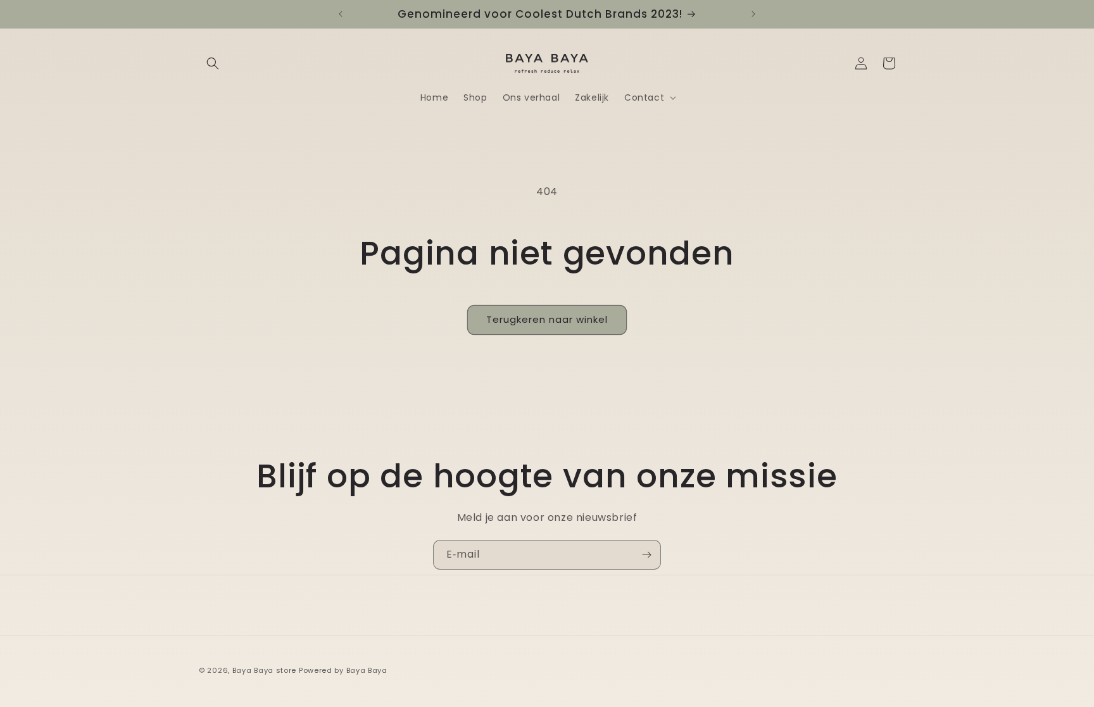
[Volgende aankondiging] (753, 14)
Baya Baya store (264, 670)
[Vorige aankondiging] (341, 14)
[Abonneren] (646, 555)
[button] (213, 63)
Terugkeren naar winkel (547, 319)
